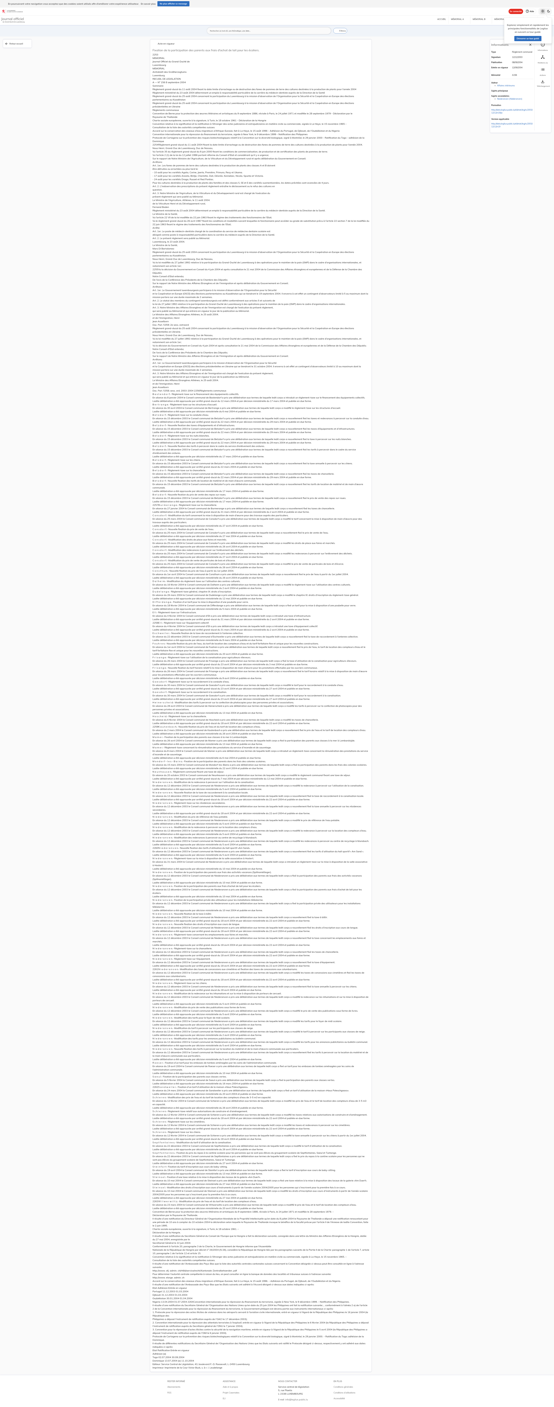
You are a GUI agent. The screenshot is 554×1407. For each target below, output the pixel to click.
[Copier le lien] (505, 105)
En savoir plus (148, 3)
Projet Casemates (231, 1392)
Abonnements (173, 1387)
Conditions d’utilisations (344, 1392)
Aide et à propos (230, 1387)
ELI (224, 1398)
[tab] (543, 47)
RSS (169, 1392)
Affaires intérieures (506, 85)
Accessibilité (339, 1398)
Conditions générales (343, 1387)
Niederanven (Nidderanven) (509, 99)
